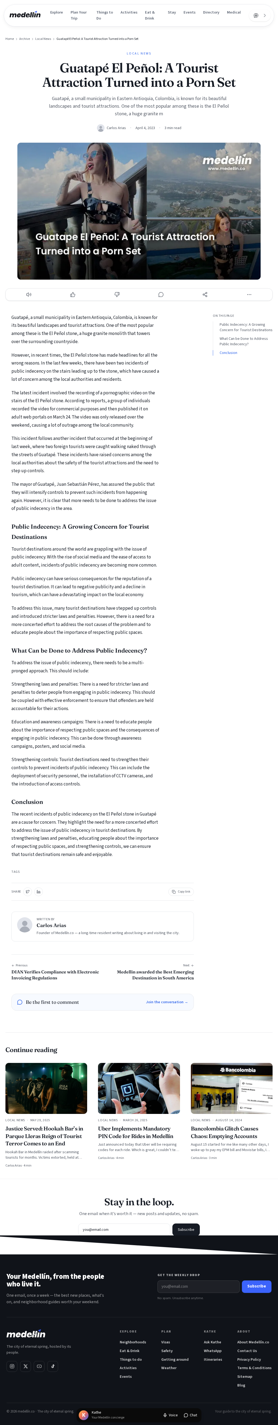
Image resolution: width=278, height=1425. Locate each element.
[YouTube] (39, 1366)
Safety (167, 1351)
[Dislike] (117, 294)
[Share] (205, 294)
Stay (172, 12)
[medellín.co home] (25, 15)
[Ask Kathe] (256, 15)
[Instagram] (12, 1366)
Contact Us (247, 1351)
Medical (234, 12)
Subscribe (186, 1229)
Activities (129, 12)
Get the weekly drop (178, 1275)
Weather (168, 1368)
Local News (43, 39)
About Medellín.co (253, 1342)
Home (9, 39)
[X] (25, 1366)
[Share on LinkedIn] (38, 891)
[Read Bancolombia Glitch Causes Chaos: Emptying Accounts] (232, 1088)
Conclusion (228, 353)
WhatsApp (213, 1351)
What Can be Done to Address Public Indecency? (244, 341)
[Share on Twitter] (27, 891)
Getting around (175, 1359)
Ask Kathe (212, 1342)
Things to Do (104, 15)
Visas (165, 1342)
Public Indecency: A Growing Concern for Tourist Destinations (246, 327)
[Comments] (161, 294)
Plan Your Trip (79, 15)
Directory (211, 12)
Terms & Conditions (254, 1368)
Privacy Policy (249, 1359)
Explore (56, 12)
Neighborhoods (133, 1342)
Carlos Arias (116, 128)
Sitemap (244, 1376)
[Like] (72, 294)
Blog (241, 1385)
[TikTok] (52, 1366)
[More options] (249, 294)
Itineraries (213, 1359)
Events (189, 12)
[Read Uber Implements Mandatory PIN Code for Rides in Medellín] (139, 1088)
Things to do (131, 1359)
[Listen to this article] (28, 294)
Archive (24, 39)
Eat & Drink (150, 15)
